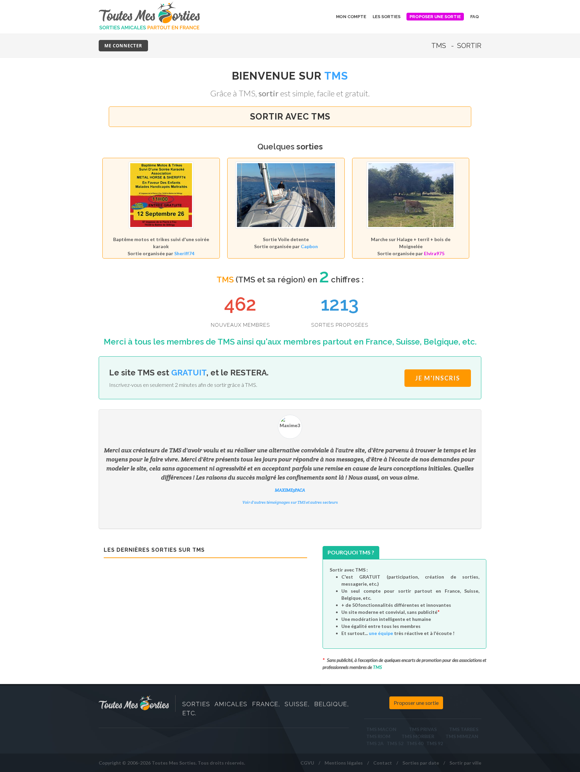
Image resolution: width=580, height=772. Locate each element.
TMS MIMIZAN (461, 736)
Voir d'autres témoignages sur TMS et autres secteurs (290, 520)
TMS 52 (395, 743)
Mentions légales (344, 763)
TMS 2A (375, 743)
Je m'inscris (437, 378)
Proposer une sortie (416, 702)
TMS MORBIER (417, 736)
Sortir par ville (465, 763)
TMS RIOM (378, 736)
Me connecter (123, 46)
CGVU (307, 763)
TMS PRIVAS (423, 729)
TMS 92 (434, 743)
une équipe (381, 633)
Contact (382, 763)
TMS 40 (414, 743)
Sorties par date (420, 763)
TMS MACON (381, 729)
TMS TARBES (463, 729)
